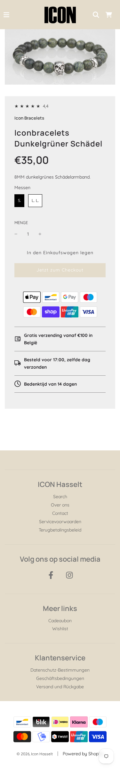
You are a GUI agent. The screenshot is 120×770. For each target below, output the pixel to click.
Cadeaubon (60, 621)
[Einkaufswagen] (108, 15)
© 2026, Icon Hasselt (35, 753)
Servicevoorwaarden (60, 521)
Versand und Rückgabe (60, 687)
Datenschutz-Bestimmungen (60, 670)
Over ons (60, 505)
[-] (16, 234)
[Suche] (96, 15)
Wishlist (60, 629)
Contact (60, 513)
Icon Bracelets (29, 118)
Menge (21, 222)
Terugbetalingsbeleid (60, 530)
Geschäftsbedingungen (60, 678)
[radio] (19, 200)
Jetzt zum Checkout (60, 270)
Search (60, 496)
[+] (40, 234)
